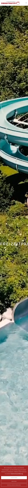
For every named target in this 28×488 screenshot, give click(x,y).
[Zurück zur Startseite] (10, 3)
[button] (26, 3)
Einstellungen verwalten (14, 485)
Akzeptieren (14, 477)
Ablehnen (14, 481)
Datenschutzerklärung (17, 473)
